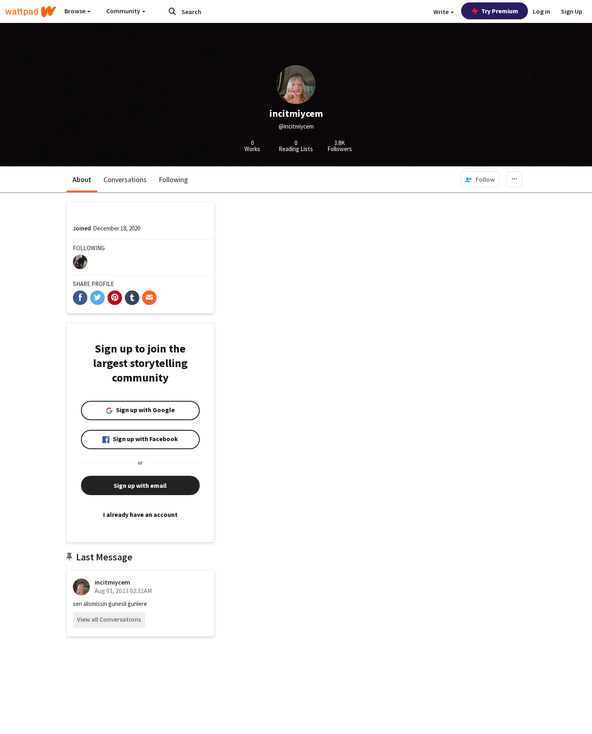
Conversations (125, 179)
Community (123, 11)
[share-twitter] (97, 297)
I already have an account (140, 514)
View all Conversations (109, 619)
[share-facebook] (80, 297)
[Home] (30, 12)
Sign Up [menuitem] (571, 11)
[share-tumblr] (132, 297)
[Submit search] (172, 11)
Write (441, 12)
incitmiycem (112, 582)
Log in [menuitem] (541, 11)
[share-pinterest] (115, 297)
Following (173, 179)
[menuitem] (480, 179)
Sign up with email (140, 485)
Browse (75, 11)
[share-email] (149, 297)
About (81, 179)
